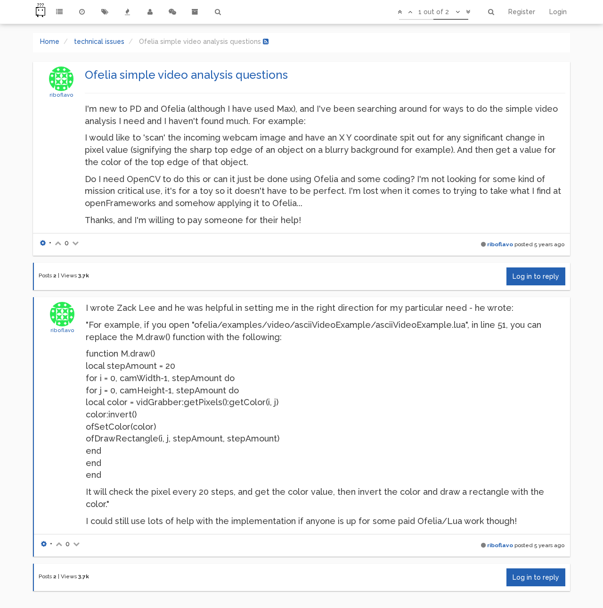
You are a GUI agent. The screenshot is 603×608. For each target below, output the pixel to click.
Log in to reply (536, 276)
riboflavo (61, 95)
